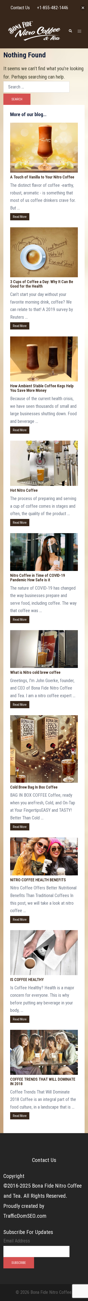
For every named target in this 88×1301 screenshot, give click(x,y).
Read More (20, 217)
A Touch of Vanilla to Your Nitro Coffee (42, 177)
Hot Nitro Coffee (24, 490)
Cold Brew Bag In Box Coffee (34, 787)
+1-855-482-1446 (52, 7)
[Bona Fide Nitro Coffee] (34, 30)
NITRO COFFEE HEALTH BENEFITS (38, 879)
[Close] (83, 8)
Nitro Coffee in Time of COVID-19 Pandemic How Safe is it (37, 577)
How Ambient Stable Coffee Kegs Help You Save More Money (42, 388)
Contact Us (44, 1160)
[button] (70, 31)
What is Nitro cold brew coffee (35, 672)
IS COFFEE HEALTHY (27, 979)
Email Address (16, 1241)
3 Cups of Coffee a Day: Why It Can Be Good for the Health (41, 284)
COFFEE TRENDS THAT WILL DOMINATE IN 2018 (42, 1081)
